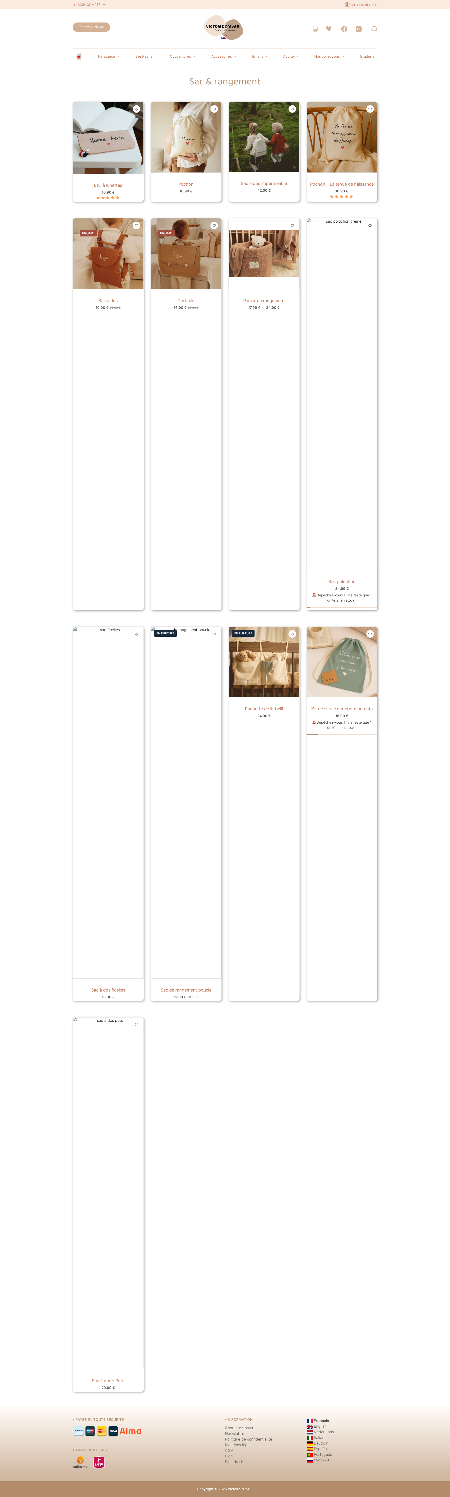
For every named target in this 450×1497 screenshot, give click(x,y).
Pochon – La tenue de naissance (342, 184)
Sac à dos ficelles (108, 990)
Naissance (106, 56)
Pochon (186, 184)
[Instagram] (359, 29)
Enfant (257, 56)
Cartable (186, 300)
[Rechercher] (374, 29)
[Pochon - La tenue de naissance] (342, 137)
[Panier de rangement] (264, 253)
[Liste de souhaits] (329, 29)
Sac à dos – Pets (108, 1380)
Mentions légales (240, 1444)
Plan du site (235, 1461)
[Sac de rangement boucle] (186, 803)
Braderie (367, 56)
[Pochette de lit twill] (264, 662)
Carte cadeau (91, 27)
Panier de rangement (264, 300)
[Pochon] (186, 137)
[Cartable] (186, 253)
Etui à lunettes (108, 185)
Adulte (288, 56)
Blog (229, 1456)
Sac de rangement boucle (186, 990)
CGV (229, 1450)
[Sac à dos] (108, 253)
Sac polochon (342, 581)
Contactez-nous (239, 1428)
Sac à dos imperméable (264, 183)
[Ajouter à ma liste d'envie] (136, 109)
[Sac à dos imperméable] (264, 137)
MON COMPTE (89, 5)
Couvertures (180, 56)
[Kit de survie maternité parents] (342, 662)
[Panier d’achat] (315, 29)
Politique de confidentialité (248, 1439)
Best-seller (144, 56)
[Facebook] (344, 29)
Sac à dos (108, 300)
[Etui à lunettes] (108, 138)
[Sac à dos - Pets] (108, 1193)
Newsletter (234, 1433)
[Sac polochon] (342, 394)
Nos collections (327, 56)
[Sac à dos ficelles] (108, 803)
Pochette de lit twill (264, 708)
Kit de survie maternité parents (342, 708)
